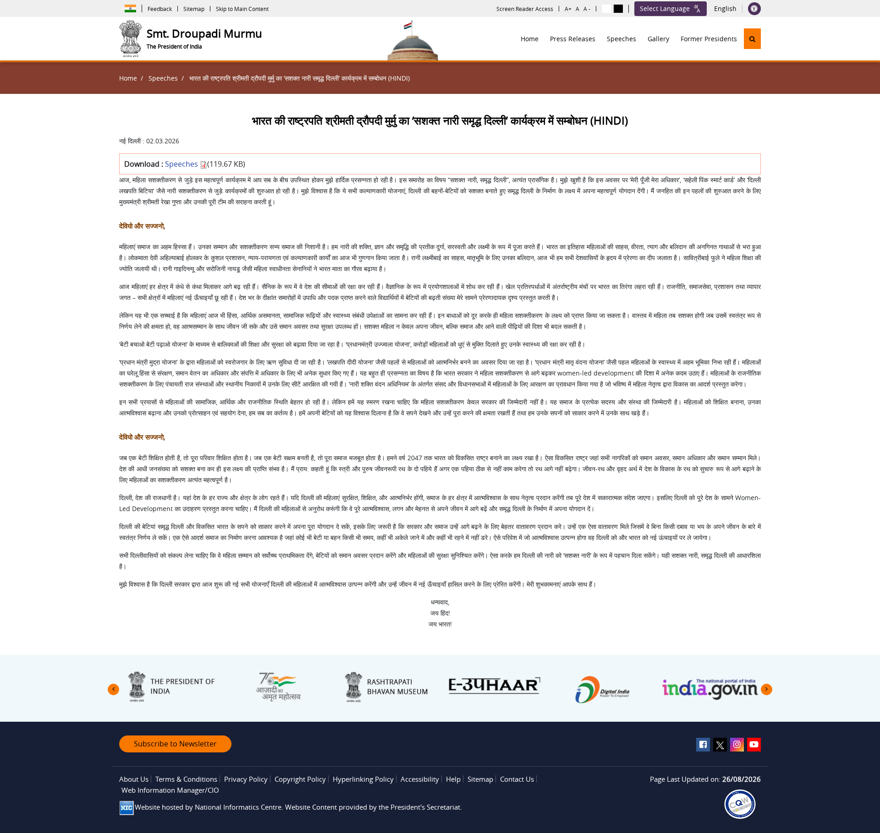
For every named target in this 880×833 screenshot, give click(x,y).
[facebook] (703, 744)
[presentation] (113, 689)
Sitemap (193, 8)
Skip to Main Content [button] (242, 8)
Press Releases (572, 38)
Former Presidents (709, 38)
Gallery (658, 38)
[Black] (618, 9)
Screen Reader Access (524, 8)
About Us (133, 779)
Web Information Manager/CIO (170, 790)
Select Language (665, 8)
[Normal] (606, 9)
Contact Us (517, 779)
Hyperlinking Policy (363, 779)
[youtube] (754, 744)
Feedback (160, 8)
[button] (752, 38)
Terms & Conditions (186, 779)
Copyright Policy (300, 779)
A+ (568, 8)
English (725, 8)
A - (586, 8)
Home (530, 38)
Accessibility (420, 779)
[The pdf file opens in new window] (740, 804)
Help (453, 779)
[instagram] (737, 744)
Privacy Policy (246, 779)
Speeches (621, 38)
